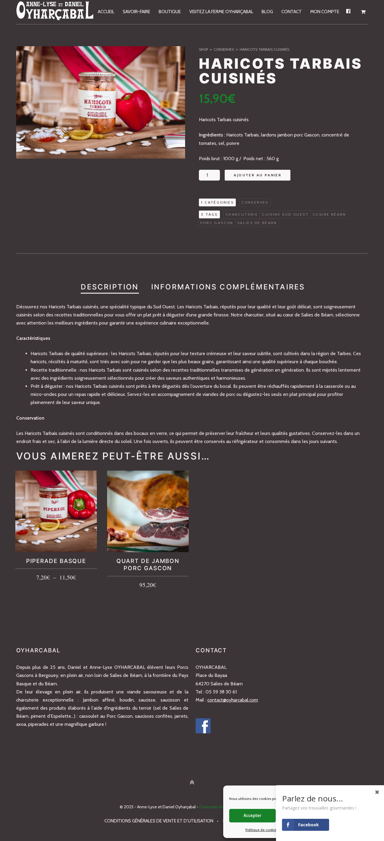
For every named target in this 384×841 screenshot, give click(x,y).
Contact (291, 11)
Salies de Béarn (257, 222)
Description (110, 287)
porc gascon (216, 222)
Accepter (252, 815)
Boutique (170, 11)
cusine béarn (329, 214)
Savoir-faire (136, 11)
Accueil (106, 11)
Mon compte (324, 11)
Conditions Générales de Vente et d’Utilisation (158, 821)
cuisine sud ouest (285, 214)
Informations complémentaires (228, 287)
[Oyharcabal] (55, 12)
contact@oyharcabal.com (232, 700)
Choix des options (56, 576)
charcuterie (242, 214)
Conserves (224, 49)
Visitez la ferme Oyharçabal (221, 11)
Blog (267, 11)
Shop (203, 49)
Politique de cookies (261, 830)
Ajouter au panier (257, 175)
